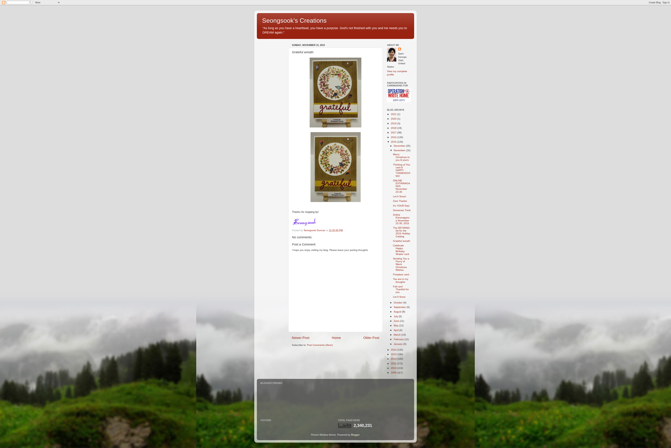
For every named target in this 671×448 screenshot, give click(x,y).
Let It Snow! (399, 196)
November (400, 150)
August (398, 311)
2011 (394, 363)
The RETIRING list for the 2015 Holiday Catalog (401, 232)
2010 (394, 368)
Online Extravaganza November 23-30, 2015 (401, 219)
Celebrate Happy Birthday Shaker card (401, 249)
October (398, 302)
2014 (394, 349)
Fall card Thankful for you (401, 289)
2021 (394, 114)
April (396, 330)
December (400, 146)
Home (336, 338)
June (397, 321)
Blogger (355, 435)
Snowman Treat (401, 210)
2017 (394, 132)
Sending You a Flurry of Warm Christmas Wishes (401, 264)
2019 (394, 123)
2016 (394, 137)
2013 (394, 354)
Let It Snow (399, 297)
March (397, 334)
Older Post (371, 338)
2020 (394, 118)
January (398, 344)
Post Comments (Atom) (320, 345)
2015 (394, 142)
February (399, 339)
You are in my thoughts (400, 280)
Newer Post (300, 338)
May (396, 325)
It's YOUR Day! (401, 205)
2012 (394, 359)
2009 (394, 372)
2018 (394, 128)
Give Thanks (400, 201)
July (396, 316)
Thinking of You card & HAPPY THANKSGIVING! (401, 170)
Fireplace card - (401, 274)
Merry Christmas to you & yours (401, 157)
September (400, 307)
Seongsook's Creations (294, 20)
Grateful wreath (401, 241)
